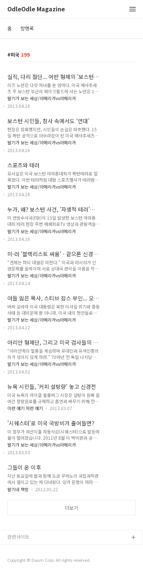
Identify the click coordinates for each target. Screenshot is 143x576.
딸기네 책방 (18, 489)
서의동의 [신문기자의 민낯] (35, 549)
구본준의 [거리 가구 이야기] (35, 561)
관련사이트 (18, 536)
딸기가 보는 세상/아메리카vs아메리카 (41, 98)
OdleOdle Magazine (36, 9)
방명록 (27, 28)
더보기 (71, 507)
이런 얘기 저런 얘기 (25, 408)
